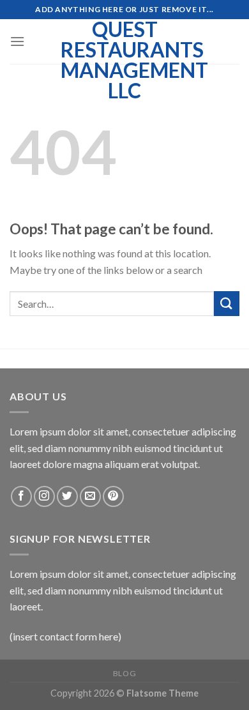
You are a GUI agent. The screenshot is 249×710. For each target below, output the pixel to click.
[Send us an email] (90, 496)
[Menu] (17, 41)
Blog (124, 673)
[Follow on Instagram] (44, 496)
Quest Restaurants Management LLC (124, 60)
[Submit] (226, 303)
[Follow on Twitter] (67, 496)
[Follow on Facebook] (21, 496)
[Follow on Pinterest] (113, 496)
